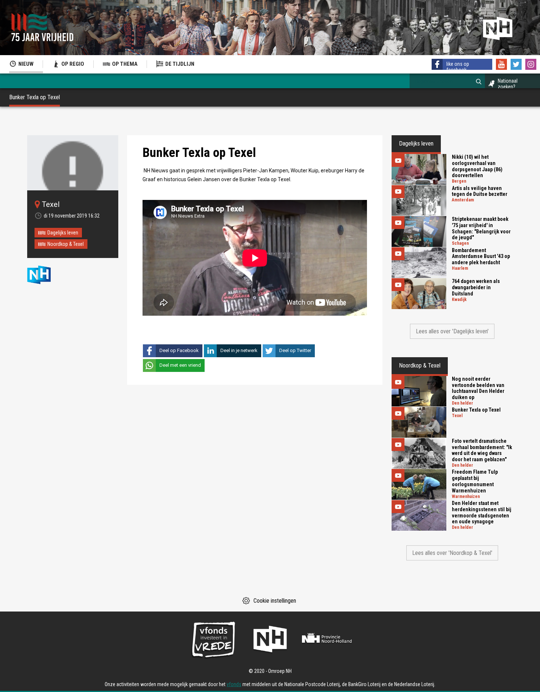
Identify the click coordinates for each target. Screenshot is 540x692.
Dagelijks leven (62, 233)
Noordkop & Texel (65, 244)
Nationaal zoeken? (508, 84)
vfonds (234, 684)
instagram (530, 64)
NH (45, 274)
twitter (516, 64)
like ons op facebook (457, 67)
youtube (501, 64)
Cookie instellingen (274, 600)
